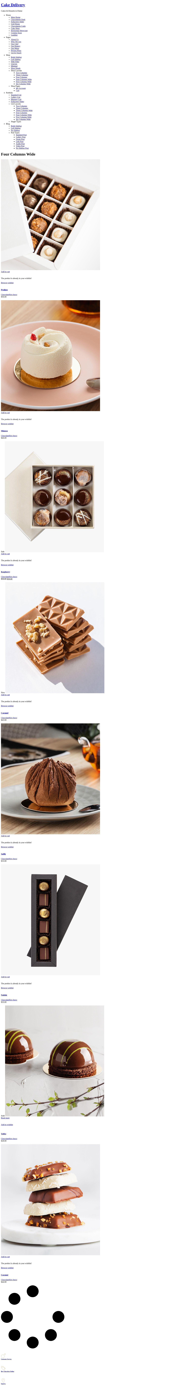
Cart (17, 90)
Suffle (3, 854)
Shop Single (15, 68)
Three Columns (22, 75)
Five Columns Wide (23, 82)
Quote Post (20, 139)
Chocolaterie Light (18, 26)
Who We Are (16, 42)
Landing (14, 35)
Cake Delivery (13, 5)
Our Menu (15, 48)
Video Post (20, 146)
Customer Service (6, 1359)
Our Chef (14, 44)
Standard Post (21, 135)
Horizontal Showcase (19, 31)
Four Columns (21, 77)
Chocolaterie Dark (18, 19)
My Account (21, 88)
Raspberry (5, 572)
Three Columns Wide (24, 110)
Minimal (14, 66)
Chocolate (5, 295)
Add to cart (5, 272)
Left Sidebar (16, 59)
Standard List (16, 95)
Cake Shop (15, 28)
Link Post (19, 141)
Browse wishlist (7, 283)
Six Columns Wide (23, 84)
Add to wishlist (7, 1125)
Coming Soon (16, 33)
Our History (15, 46)
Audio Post (20, 144)
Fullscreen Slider (17, 22)
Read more (5, 1118)
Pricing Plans (16, 51)
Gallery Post (21, 137)
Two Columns (21, 73)
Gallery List (15, 97)
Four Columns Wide (24, 79)
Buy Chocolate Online (7, 1371)
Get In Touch (16, 53)
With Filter (15, 62)
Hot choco (13, 295)
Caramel (4, 713)
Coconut (4, 1275)
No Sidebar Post (22, 148)
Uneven (14, 64)
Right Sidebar (16, 57)
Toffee (3, 1134)
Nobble (4, 995)
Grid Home (15, 24)
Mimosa (4, 431)
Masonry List (16, 99)
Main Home (15, 17)
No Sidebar (15, 130)
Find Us (3, 1383)
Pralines (4, 290)
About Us (15, 39)
